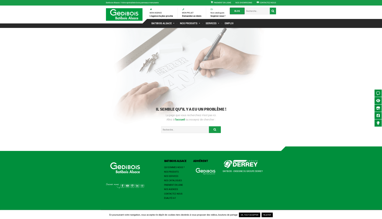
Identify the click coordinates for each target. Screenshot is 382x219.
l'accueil (180, 119)
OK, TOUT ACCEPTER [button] (249, 215)
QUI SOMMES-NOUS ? (174, 167)
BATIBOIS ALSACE (161, 23)
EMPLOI (229, 23)
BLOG (237, 11)
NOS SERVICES (171, 176)
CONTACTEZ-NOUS (173, 194)
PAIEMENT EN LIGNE (173, 185)
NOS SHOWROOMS (243, 2)
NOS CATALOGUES (173, 180)
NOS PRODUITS (188, 23)
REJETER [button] (267, 215)
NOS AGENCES (171, 189)
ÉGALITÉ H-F (170, 198)
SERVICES (211, 23)
